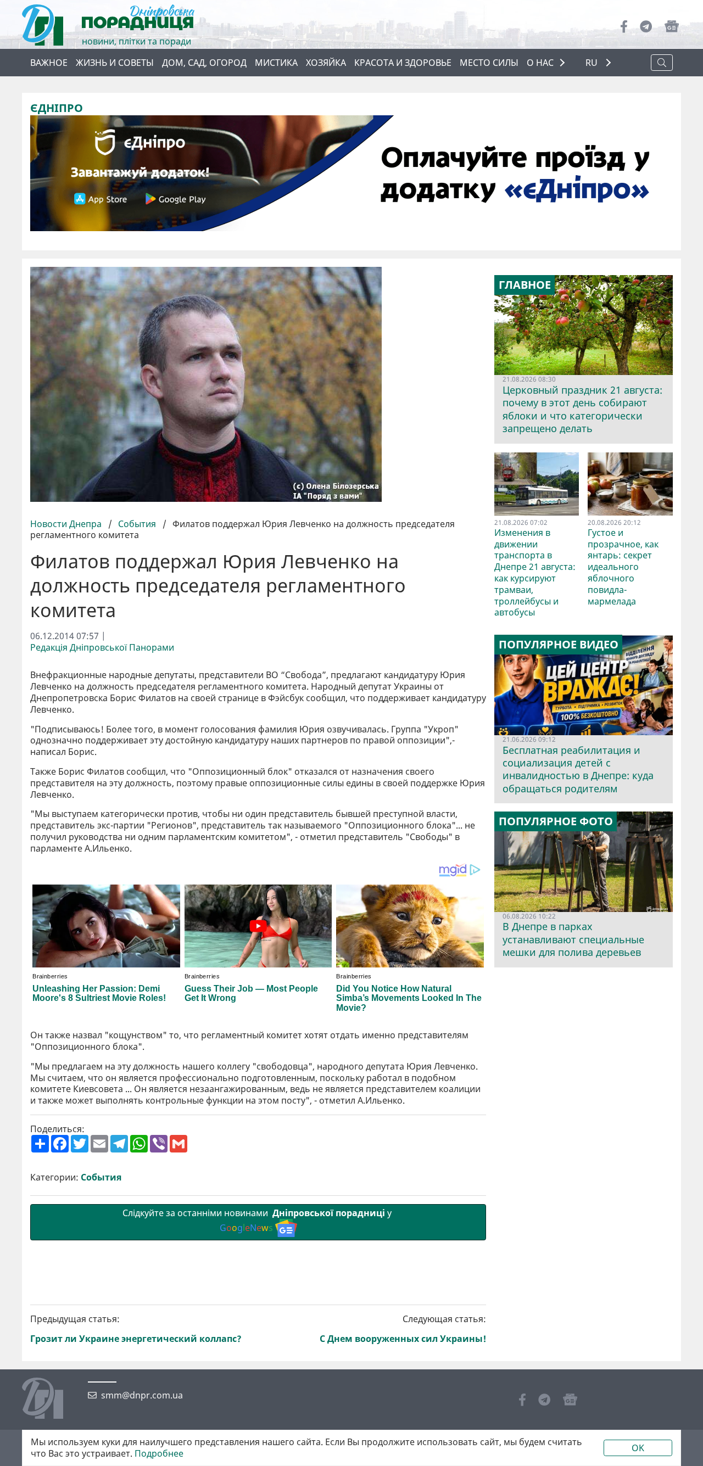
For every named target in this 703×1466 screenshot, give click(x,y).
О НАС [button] (540, 63)
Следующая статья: (403, 1329)
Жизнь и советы (115, 63)
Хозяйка (326, 63)
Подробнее (159, 1453)
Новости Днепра (67, 524)
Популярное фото (556, 821)
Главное (525, 285)
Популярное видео (558, 644)
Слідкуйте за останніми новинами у (258, 1220)
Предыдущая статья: (136, 1329)
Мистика (276, 63)
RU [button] (592, 63)
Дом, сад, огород (204, 63)
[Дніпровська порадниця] (51, 1400)
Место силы (489, 63)
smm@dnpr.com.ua (142, 1395)
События (137, 524)
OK (638, 1448)
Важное (49, 63)
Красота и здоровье (402, 63)
